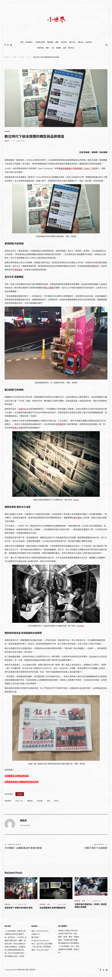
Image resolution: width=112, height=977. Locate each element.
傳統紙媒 (30, 801)
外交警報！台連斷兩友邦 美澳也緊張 (23, 846)
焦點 (21, 42)
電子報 (70, 48)
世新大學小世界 (23, 969)
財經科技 (89, 42)
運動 (47, 48)
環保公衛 (72, 42)
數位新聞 (39, 801)
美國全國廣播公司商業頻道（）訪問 (77, 168)
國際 (57, 42)
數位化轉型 (49, 287)
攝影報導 (50, 42)
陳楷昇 (7, 141)
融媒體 (58, 48)
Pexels (76, 499)
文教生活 (80, 42)
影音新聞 (29, 42)
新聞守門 (95, 265)
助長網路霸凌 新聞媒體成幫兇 (53, 907)
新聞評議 (40, 48)
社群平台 (22, 408)
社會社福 (64, 42)
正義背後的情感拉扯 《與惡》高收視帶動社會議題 (91, 905)
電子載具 (77, 517)
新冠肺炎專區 (40, 42)
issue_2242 (19, 801)
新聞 (48, 801)
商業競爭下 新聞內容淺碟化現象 (19, 907)
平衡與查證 (17, 269)
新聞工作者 (17, 427)
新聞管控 (60, 424)
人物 (52, 48)
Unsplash (80, 625)
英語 (64, 48)
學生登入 (33, 969)
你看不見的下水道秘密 (95, 846)
